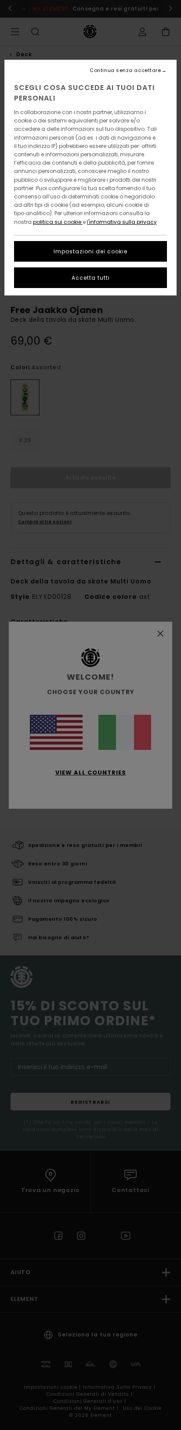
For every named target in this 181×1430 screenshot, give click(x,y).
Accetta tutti (91, 277)
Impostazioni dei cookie (90, 251)
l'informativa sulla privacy (122, 222)
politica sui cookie (58, 222)
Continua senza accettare (125, 70)
